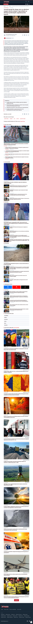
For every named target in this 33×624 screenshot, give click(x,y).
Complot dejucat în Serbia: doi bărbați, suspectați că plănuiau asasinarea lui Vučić (17, 103)
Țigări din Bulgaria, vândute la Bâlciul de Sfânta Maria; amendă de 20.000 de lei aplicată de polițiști (19, 292)
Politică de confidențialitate (12, 609)
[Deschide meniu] (29, 2)
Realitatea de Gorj (16, 617)
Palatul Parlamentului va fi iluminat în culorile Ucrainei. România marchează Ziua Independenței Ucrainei (17, 105)
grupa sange (6, 118)
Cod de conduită (19, 609)
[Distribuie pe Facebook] (24, 35)
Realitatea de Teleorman (19, 614)
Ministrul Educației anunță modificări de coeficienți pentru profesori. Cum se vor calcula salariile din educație (16, 597)
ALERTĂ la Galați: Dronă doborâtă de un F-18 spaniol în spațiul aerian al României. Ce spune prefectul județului (16, 148)
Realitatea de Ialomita (28, 617)
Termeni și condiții (6, 609)
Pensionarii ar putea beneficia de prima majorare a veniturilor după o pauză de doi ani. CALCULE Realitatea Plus (17, 151)
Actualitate (6, 7)
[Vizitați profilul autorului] (5, 35)
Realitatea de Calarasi (21, 617)
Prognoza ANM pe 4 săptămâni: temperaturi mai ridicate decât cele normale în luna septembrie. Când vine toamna (16, 507)
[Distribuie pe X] (28, 35)
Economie (6, 152)
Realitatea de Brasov (3, 617)
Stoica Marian (27, 437)
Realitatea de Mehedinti (10, 617)
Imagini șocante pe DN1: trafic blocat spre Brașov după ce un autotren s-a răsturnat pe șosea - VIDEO (15, 462)
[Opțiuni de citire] (31, 622)
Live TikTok (6, 4)
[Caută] (26, 2)
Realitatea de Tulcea (13, 34)
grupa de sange (22, 118)
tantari (17, 118)
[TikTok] (29, 4)
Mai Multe (16, 600)
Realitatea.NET (3, 614)
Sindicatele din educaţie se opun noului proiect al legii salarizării (17, 107)
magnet (11, 118)
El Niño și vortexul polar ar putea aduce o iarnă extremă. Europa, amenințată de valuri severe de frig (15, 530)
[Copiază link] (23, 35)
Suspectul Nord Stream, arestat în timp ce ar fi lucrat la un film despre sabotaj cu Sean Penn (19, 199)
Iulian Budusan (27, 595)
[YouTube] (27, 4)
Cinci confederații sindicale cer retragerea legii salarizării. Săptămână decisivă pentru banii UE (19, 272)
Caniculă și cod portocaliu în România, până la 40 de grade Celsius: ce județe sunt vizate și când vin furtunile (16, 394)
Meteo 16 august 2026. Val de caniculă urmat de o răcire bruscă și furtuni (17, 154)
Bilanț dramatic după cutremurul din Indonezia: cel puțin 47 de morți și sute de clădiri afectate (19, 309)
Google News (22, 121)
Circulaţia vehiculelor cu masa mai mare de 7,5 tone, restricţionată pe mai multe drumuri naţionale (15, 110)
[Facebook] (25, 4)
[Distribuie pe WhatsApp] (26, 35)
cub (14, 118)
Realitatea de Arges (25, 614)
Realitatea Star (13, 614)
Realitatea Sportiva (8, 614)
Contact (2, 609)
